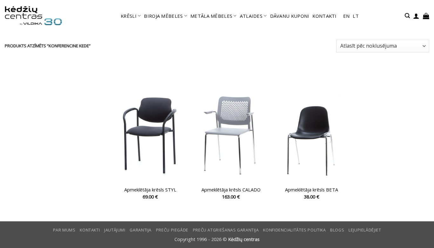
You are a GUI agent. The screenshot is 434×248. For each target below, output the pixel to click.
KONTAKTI (324, 16)
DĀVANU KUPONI (289, 16)
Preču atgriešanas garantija (226, 230)
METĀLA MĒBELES (211, 16)
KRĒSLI (129, 16)
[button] (407, 16)
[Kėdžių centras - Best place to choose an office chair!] (33, 16)
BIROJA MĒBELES (163, 16)
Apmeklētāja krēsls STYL (150, 190)
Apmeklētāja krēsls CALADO (231, 190)
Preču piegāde (172, 230)
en (346, 16)
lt (356, 16)
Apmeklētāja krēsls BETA (311, 190)
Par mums (64, 230)
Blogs (337, 230)
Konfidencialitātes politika (294, 230)
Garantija (141, 230)
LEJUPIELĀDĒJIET (365, 230)
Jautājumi (114, 230)
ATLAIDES (251, 16)
